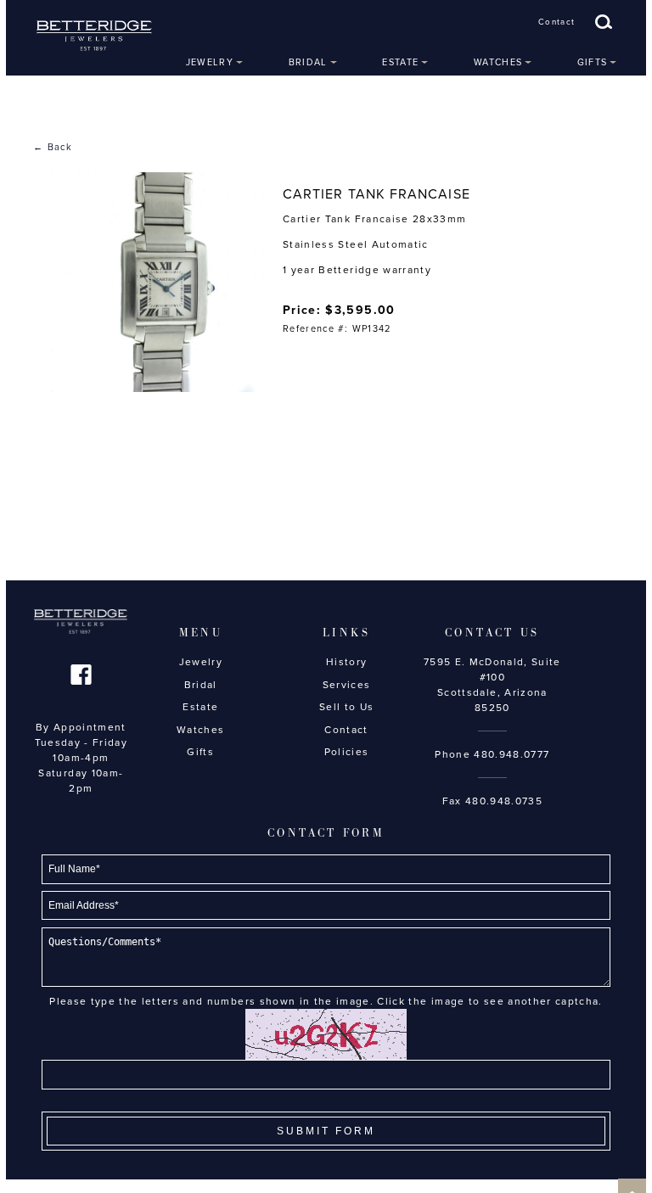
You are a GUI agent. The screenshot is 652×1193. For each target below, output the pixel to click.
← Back (52, 147)
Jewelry (209, 62)
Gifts (592, 62)
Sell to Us (346, 707)
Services (347, 685)
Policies (346, 752)
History (346, 662)
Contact (556, 22)
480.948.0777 (511, 754)
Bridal (308, 62)
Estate (400, 62)
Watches (498, 62)
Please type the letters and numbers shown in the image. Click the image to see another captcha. (326, 1001)
